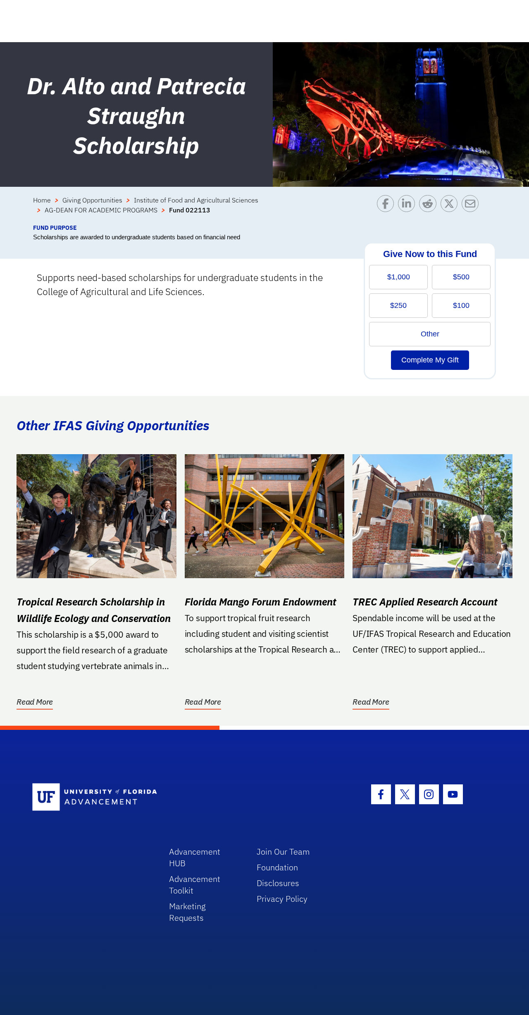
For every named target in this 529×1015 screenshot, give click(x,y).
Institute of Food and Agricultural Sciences (196, 200)
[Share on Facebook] (387, 209)
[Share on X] (451, 209)
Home (42, 200)
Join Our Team (283, 851)
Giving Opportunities (92, 200)
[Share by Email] (472, 209)
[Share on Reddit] (429, 209)
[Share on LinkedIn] (408, 209)
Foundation (277, 867)
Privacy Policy (282, 898)
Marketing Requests (187, 912)
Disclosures (278, 883)
